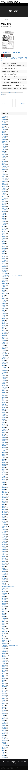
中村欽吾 (4, 511)
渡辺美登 (4, 710)
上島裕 (3, 204)
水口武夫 (4, 635)
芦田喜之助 (4, 127)
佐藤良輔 (4, 380)
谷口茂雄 (4, 472)
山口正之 (4, 673)
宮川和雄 (4, 638)
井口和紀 (4, 717)
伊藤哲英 (4, 179)
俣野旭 (3, 616)
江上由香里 (4, 745)
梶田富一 (4, 285)
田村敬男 (4, 477)
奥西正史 (4, 263)
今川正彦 (4, 198)
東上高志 (4, 497)
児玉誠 (3, 345)
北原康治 (4, 315)
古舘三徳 (4, 591)
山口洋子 (4, 675)
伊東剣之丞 (4, 178)
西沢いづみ (4, 527)
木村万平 (4, 325)
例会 (18, 761)
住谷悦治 (4, 425)
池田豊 (3, 151)
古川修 (3, 589)
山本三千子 (4, 686)
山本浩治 (4, 678)
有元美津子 (4, 740)
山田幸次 (4, 676)
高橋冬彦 (4, 445)
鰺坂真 (3, 131)
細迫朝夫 (4, 603)
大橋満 (3, 235)
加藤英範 (4, 288)
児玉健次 (4, 343)
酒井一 (3, 360)
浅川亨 (3, 122)
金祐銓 (3, 320)
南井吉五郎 (4, 631)
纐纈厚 (3, 755)
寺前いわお (4, 492)
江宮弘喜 (4, 223)
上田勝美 (4, 206)
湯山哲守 (4, 695)
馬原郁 (4, 94)
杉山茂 (3, 419)
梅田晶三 (4, 214)
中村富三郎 (4, 512)
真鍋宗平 (4, 623)
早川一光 (4, 559)
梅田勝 (3, 218)
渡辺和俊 (4, 707)
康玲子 (3, 735)
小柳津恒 (4, 280)
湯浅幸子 (4, 691)
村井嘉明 (4, 646)
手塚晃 (3, 489)
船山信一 (4, 588)
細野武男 (4, 604)
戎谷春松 (4, 221)
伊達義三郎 (4, 481)
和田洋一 (4, 712)
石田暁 (3, 752)
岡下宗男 (4, 250)
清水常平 (4, 407)
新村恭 (3, 737)
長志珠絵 (4, 270)
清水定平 (4, 400)
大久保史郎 (4, 231)
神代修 (3, 295)
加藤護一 (4, 286)
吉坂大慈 (4, 718)
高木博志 (4, 437)
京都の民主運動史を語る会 (10, 2)
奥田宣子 (4, 260)
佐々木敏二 (4, 368)
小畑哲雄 (4, 278)
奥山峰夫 (4, 268)
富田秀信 (4, 502)
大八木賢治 (4, 245)
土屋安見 (4, 487)
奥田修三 (4, 258)
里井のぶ (4, 373)
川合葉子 (4, 300)
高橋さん (4, 442)
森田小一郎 (4, 655)
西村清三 (4, 534)
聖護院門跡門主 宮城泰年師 (9, 640)
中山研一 (4, 514)
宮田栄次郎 (4, 643)
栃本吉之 (4, 499)
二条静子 (4, 541)
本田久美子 (4, 611)
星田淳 (3, 596)
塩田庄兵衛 (4, 387)
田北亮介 (4, 447)
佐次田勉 (4, 372)
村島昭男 (4, 650)
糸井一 (3, 171)
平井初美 (4, 571)
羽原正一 (4, 554)
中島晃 (3, 506)
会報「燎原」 (6, 19)
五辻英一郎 (4, 168)
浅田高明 (4, 124)
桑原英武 (4, 337)
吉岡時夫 (4, 698)
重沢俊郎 (4, 390)
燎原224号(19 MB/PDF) (11, 52)
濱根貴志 (4, 558)
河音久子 (4, 308)
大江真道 (4, 228)
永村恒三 (4, 521)
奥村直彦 (4, 266)
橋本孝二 (4, 546)
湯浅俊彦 (4, 693)
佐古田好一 (4, 367)
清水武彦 (4, 404)
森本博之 (4, 658)
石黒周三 (4, 156)
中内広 (3, 504)
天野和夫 (4, 136)
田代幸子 (4, 452)
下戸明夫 (4, 281)
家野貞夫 (4, 142)
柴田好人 (4, 397)
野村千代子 (4, 543)
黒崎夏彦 (4, 333)
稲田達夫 (4, 184)
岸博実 (3, 311)
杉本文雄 (4, 417)
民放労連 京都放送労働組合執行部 (10, 645)
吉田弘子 (4, 703)
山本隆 (3, 680)
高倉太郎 (4, 439)
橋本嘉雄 (4, 551)
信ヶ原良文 (4, 389)
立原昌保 (4, 456)
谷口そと (4, 474)
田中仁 (3, 748)
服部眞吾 (4, 553)
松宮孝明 (4, 743)
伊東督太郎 (4, 181)
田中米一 (4, 469)
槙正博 (3, 613)
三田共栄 (4, 630)
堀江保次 (4, 606)
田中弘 (3, 467)
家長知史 (4, 728)
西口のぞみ (4, 526)
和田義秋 (4, 713)
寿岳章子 (4, 412)
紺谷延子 (4, 350)
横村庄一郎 (4, 697)
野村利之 (4, 544)
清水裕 (3, 410)
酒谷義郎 (4, 363)
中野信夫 (4, 509)
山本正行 (4, 685)
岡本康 (3, 251)
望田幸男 (4, 653)
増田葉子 (4, 615)
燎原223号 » (24, 103)
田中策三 (4, 462)
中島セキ (4, 507)
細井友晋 (4, 599)
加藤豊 (3, 290)
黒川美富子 (4, 332)
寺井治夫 (4, 732)
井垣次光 (4, 146)
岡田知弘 (4, 248)
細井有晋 (4, 598)
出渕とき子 (4, 496)
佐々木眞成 (4, 370)
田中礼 (3, 471)
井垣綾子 (4, 144)
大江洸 (3, 226)
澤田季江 (4, 384)
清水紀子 (4, 409)
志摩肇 (3, 399)
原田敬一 (4, 564)
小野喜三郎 (4, 276)
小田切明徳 (4, 271)
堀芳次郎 (4, 609)
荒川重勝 (4, 137)
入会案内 (13, 761)
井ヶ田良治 (4, 153)
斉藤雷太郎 (4, 357)
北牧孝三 (4, 317)
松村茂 (3, 620)
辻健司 (3, 482)
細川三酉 (4, 601)
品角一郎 (4, 394)
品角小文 (4, 395)
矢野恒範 (4, 668)
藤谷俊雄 (4, 581)
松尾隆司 (4, 618)
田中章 (3, 459)
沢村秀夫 (4, 385)
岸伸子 (3, 310)
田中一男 (4, 460)
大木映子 (4, 229)
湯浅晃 (3, 688)
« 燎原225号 (4, 103)
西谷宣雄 (4, 529)
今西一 (4, 92)
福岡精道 (4, 574)
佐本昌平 (4, 382)
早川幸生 (4, 738)
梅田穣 (3, 216)
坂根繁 (3, 365)
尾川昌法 (4, 256)
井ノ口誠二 (4, 196)
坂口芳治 (4, 362)
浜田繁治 (4, 556)
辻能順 (3, 484)
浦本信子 (4, 219)
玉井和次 (4, 747)
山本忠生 (4, 681)
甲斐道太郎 (4, 283)
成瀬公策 (4, 522)
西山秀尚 (4, 539)
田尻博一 (4, 454)
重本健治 (4, 392)
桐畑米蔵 (4, 327)
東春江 (3, 132)
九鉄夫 (3, 328)
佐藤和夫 (9, 92)
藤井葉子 (4, 579)
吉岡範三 (4, 700)
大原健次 (4, 236)
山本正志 (16, 92)
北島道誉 (4, 313)
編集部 (3, 594)
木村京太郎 (4, 322)
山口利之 (4, 671)
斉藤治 (3, 352)
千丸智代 (4, 432)
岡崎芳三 (4, 246)
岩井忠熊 (4, 203)
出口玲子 (4, 494)
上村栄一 (4, 296)
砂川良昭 (4, 424)
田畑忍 (3, 476)
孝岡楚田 (4, 435)
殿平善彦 (4, 501)
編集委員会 (4, 593)
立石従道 (4, 457)
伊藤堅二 (4, 176)
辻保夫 (3, 486)
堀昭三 (3, 608)
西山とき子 (4, 538)
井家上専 (4, 149)
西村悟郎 (4, 532)
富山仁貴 (4, 730)
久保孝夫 (4, 330)
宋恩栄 (3, 434)
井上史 (3, 193)
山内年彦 (4, 670)
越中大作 (4, 338)
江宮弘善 (4, 225)
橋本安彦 (4, 549)
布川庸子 (4, 573)
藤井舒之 (4, 578)
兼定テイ (4, 291)
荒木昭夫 (4, 139)
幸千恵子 (4, 733)
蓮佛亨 (3, 705)
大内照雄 (4, 722)
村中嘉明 (4, 651)
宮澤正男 (4, 727)
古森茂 (3, 348)
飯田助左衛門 (5, 141)
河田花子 (4, 305)
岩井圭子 (4, 201)
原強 (3, 568)
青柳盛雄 (4, 117)
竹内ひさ (4, 449)
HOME (2, 19)
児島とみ (4, 340)
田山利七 (4, 479)
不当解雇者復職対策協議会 (8, 586)
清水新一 (4, 402)
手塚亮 (3, 491)
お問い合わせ (15, 763)
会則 (8, 761)
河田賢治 (4, 303)
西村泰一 (4, 536)
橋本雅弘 (4, 548)
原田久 (3, 566)
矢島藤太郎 (4, 661)
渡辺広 (3, 708)
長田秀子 (4, 517)
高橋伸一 (4, 444)
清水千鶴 (4, 405)
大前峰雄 (4, 240)
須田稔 (3, 422)
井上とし (4, 189)
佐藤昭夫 (4, 375)
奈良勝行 (4, 725)
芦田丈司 (4, 129)
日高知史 (4, 569)
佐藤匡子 (4, 378)
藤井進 (3, 576)
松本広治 (4, 621)
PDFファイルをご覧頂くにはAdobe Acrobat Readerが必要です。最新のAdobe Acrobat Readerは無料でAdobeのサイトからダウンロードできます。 (14, 58)
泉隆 (3, 159)
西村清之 (4, 531)
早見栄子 (4, 561)
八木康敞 (4, 660)
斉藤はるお (4, 353)
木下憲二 (4, 318)
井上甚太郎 (4, 188)
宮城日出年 (4, 641)
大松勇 (3, 241)
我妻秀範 (4, 119)
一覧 (14, 103)
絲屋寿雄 (4, 183)
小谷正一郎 (4, 273)
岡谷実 (3, 253)
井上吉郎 (4, 194)
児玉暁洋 (4, 342)
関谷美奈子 (4, 429)
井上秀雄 (4, 191)
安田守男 (4, 666)
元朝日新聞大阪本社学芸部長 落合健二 (11, 275)
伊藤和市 (4, 174)
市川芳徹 (4, 161)
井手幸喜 (4, 169)
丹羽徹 (3, 715)
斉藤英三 (4, 355)
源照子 (3, 636)
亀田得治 (4, 298)
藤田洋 (3, 583)
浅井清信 (4, 121)
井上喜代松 (4, 186)
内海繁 (3, 213)
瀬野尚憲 (4, 430)
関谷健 (3, 427)
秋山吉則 (4, 753)
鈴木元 (3, 420)
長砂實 (3, 516)
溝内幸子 (4, 628)
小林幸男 (4, 347)
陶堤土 (3, 414)
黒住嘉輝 (4, 335)
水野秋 (3, 626)
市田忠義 (4, 164)
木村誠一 (4, 323)
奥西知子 (4, 261)
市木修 (3, 163)
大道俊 (3, 243)
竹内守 (21, 92)
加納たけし (4, 293)
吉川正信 (4, 702)
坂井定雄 (4, 358)
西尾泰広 (4, 757)
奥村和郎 (4, 265)
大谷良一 (4, 233)
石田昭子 (4, 158)
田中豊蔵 (4, 466)
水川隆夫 (4, 633)
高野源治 (4, 440)
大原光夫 (4, 238)
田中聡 (3, 750)
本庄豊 (3, 742)
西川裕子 (4, 524)
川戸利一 (4, 307)
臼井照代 (4, 209)
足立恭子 (4, 134)
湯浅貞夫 (4, 690)
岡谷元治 (4, 255)
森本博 (3, 656)
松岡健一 (4, 648)
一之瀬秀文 (4, 166)
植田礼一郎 (4, 208)
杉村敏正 (4, 415)
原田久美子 (4, 563)
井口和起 (4, 147)
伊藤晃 (3, 173)
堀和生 (3, 720)
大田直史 (4, 723)
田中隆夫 (4, 464)
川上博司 (4, 301)
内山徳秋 (4, 211)
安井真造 (4, 663)
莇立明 (3, 126)
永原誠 (3, 519)
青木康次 (4, 116)
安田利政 (4, 665)
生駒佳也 (4, 154)
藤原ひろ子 (4, 584)
